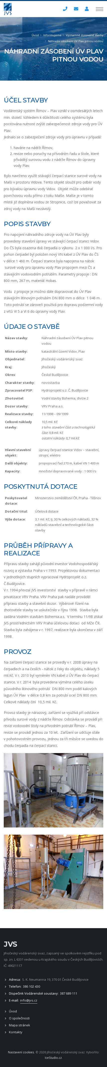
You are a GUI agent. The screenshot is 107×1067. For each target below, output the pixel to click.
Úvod (35, 35)
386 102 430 (31, 986)
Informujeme (52, 35)
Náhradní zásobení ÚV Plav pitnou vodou (75, 41)
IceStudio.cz (53, 1058)
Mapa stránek (19, 1025)
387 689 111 (68, 993)
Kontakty (15, 1032)
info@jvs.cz (28, 1000)
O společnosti (19, 1018)
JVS (10, 944)
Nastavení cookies (21, 1052)
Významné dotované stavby (84, 35)
